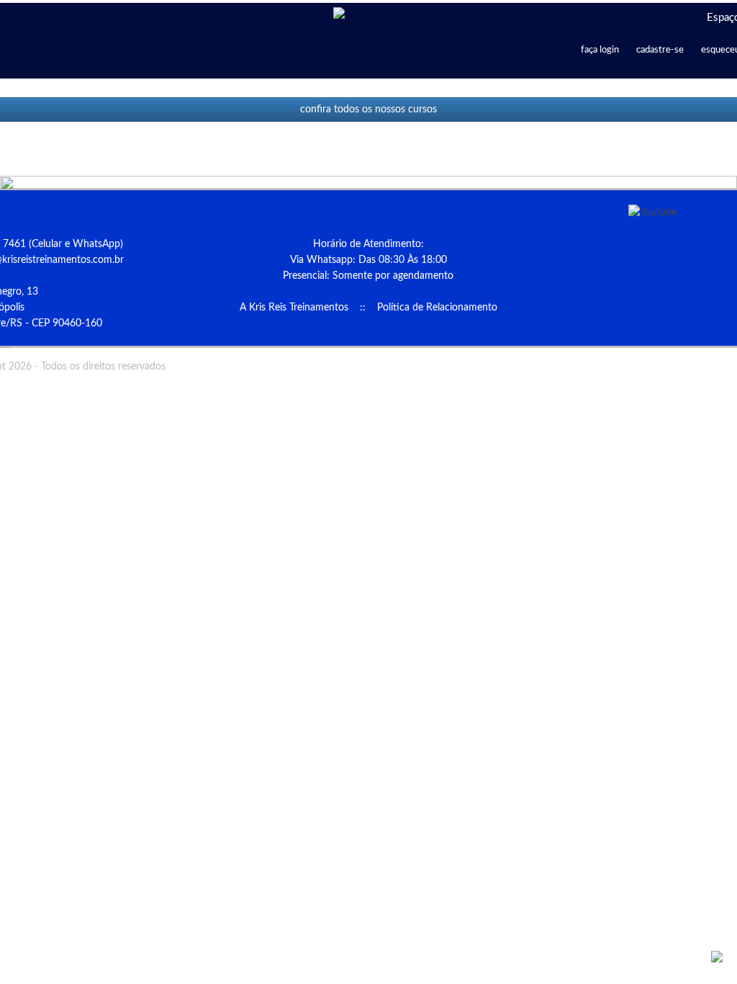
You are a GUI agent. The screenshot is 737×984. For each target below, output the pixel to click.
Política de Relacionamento (437, 308)
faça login (600, 50)
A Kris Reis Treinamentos (294, 308)
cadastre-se (660, 50)
